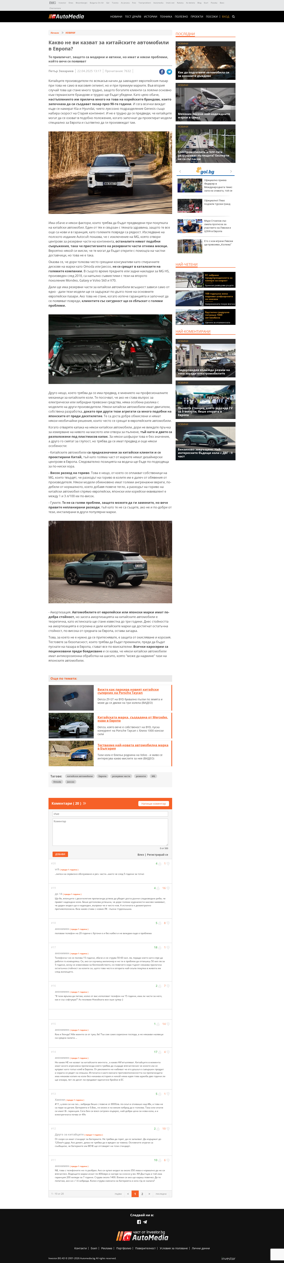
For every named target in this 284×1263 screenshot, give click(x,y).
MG (153, 776)
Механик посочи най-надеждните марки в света (204, 115)
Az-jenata (125, 2)
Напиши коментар (153, 803)
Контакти (80, 1248)
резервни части (121, 776)
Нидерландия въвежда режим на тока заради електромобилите (204, 371)
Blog (199, 2)
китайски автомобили (80, 776)
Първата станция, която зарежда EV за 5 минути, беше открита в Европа (205, 411)
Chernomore (55, 8)
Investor (62, 2)
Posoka (214, 2)
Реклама (106, 1248)
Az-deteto (190, 2)
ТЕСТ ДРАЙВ (133, 16)
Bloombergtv (81, 2)
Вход (225, 16)
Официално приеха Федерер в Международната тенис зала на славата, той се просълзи (205, 187)
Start (206, 2)
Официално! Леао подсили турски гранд (217, 202)
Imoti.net (170, 2)
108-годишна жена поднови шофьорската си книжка (219, 296)
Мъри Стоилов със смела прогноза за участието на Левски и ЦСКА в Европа (217, 226)
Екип (94, 1248)
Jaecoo (70, 781)
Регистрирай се (157, 854)
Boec (222, 2)
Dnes (71, 2)
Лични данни (201, 1248)
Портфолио (123, 1248)
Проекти (197, 16)
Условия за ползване (174, 1248)
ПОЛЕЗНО (181, 16)
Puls (134, 2)
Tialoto (115, 2)
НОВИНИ (116, 16)
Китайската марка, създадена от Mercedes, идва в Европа (133, 719)
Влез (141, 854)
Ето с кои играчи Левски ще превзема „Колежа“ (218, 243)
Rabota (180, 2)
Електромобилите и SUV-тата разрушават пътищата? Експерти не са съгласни (203, 155)
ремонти (141, 776)
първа (118, 1193)
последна (161, 1193)
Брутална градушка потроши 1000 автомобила (217, 315)
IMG (52, 3)
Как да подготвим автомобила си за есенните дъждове (203, 74)
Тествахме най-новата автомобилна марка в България (133, 747)
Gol (107, 2)
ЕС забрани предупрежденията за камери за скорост (218, 277)
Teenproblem (145, 2)
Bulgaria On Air (97, 2)
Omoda (57, 781)
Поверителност (145, 1248)
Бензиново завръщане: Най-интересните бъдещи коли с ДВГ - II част (205, 452)
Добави (60, 854)
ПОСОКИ (212, 16)
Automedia (158, 2)
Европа (102, 776)
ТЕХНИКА (166, 16)
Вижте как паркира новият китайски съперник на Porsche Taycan (128, 691)
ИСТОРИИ (150, 16)
